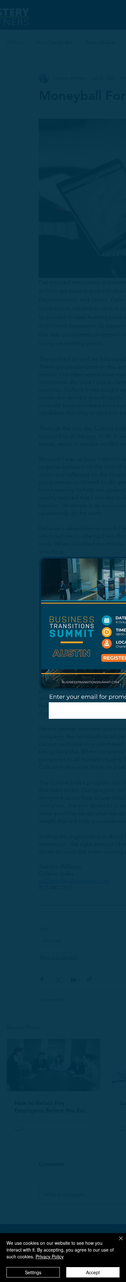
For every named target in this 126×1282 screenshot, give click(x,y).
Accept (93, 1272)
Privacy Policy (50, 1256)
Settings (33, 1272)
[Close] (117, 1242)
